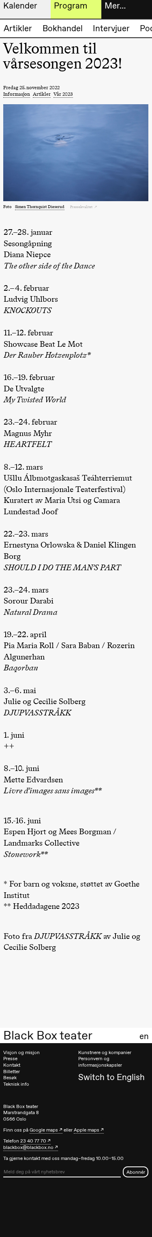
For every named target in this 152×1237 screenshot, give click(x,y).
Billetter (11, 1071)
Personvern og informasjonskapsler (100, 1061)
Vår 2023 (63, 94)
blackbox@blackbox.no (28, 1147)
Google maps (44, 1130)
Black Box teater (47, 1035)
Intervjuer (111, 28)
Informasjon (16, 94)
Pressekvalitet (81, 206)
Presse (10, 1058)
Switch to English (111, 1077)
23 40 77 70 (33, 1141)
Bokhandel (63, 28)
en (144, 1036)
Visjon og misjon (21, 1052)
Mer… (115, 5)
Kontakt (11, 1065)
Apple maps (86, 1130)
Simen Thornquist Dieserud (39, 207)
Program (70, 5)
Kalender (20, 5)
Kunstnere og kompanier (104, 1052)
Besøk (10, 1077)
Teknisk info (16, 1084)
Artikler (18, 28)
